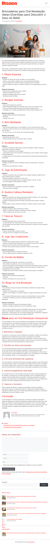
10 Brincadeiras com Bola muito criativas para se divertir (21, 496)
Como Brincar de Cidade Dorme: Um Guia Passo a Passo (21, 507)
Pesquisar (4, 482)
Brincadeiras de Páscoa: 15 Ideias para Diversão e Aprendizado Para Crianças (27, 502)
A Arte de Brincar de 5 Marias (14, 519)
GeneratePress (31, 542)
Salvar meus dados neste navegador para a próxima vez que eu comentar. (22, 465)
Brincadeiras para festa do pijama (12, 427)
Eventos (6, 423)
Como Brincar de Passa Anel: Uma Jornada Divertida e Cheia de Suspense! (26, 513)
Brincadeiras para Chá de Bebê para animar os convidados (19, 425)
